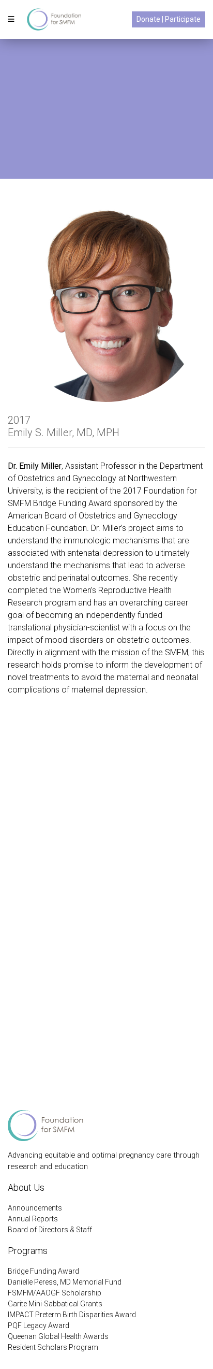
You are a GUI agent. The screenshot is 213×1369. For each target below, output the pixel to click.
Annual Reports (33, 1219)
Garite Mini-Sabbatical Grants (55, 1304)
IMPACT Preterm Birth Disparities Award (72, 1314)
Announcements (35, 1208)
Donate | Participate (168, 19)
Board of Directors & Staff (50, 1230)
